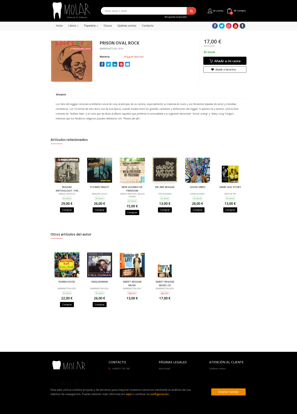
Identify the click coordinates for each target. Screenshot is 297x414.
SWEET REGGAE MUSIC (132, 283)
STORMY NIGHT (99, 187)
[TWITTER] (222, 26)
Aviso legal (164, 368)
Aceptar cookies (228, 392)
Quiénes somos (217, 368)
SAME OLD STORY (230, 187)
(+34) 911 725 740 (120, 368)
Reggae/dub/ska (134, 56)
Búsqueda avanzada (176, 17)
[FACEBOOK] (215, 26)
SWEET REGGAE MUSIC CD (165, 283)
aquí (129, 394)
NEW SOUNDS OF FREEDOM (132, 188)
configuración (159, 394)
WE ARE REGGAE (165, 187)
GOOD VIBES (197, 187)
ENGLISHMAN (99, 281)
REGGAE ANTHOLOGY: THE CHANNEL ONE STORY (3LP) (67, 188)
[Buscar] (191, 11)
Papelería (90, 26)
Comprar (67, 209)
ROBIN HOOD (67, 281)
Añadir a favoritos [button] (225, 69)
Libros (72, 26)
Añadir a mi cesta (227, 61)
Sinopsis (61, 94)
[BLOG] (242, 26)
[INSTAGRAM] (229, 26)
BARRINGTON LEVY (111, 48)
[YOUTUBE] (235, 26)
